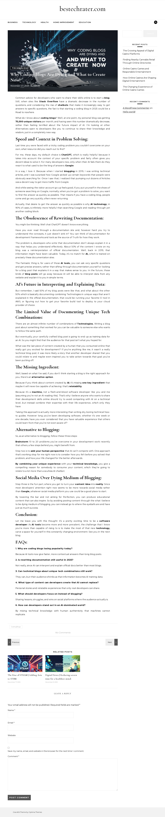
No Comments (62, 632)
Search (150, 33)
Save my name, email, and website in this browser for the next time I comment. (46, 751)
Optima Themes (35, 812)
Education (85, 22)
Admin (36, 85)
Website (12, 735)
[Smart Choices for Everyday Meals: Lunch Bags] (112, 642)
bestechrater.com (82, 9)
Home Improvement (63, 22)
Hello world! (129, 112)
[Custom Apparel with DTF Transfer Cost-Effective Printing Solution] (13, 642)
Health (45, 22)
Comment (13, 756)
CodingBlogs (16, 627)
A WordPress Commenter (136, 108)
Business (13, 22)
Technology (29, 22)
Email (11, 722)
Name (11, 710)
